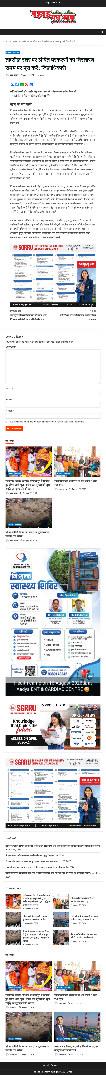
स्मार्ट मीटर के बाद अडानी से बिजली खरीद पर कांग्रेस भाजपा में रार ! (32, 867)
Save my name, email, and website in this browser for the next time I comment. (46, 421)
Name (9, 388)
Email (9, 399)
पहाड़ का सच (13, 75)
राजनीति (74, 1039)
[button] (6, 32)
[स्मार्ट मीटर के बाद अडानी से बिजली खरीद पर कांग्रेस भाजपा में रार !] (77, 1027)
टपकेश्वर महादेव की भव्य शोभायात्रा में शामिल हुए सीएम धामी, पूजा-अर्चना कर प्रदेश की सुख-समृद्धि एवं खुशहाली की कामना (28, 484)
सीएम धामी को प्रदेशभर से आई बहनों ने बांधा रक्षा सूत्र (26, 855)
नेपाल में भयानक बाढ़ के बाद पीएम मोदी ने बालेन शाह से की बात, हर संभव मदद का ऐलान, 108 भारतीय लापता (48, 873)
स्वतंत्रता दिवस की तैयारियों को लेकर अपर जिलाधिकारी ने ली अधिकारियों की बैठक (28, 315)
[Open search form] (102, 32)
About (46, 1065)
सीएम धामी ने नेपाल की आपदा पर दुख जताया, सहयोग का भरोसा (30, 861)
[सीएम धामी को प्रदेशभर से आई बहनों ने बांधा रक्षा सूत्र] (77, 461)
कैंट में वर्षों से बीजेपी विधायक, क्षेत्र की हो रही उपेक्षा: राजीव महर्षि (61, 937)
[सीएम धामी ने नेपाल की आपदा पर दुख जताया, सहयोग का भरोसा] (29, 513)
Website (10, 410)
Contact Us (56, 1065)
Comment (11, 347)
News (8, 52)
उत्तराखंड (16, 52)
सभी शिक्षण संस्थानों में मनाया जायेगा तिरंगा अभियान (78, 315)
